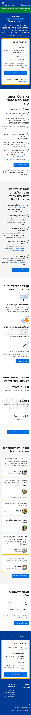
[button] (15, 10)
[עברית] (2, 2)
